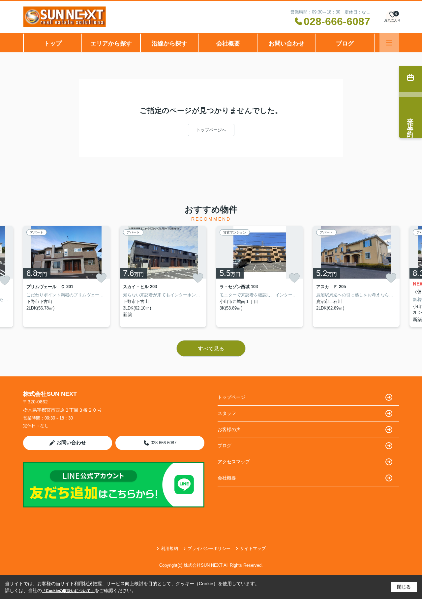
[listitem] (66, 276)
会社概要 (228, 43)
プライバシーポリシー (209, 548)
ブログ (345, 43)
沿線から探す (169, 43)
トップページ (231, 397)
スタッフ (227, 413)
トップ (53, 43)
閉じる (404, 586)
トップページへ (211, 129)
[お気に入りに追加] (101, 278)
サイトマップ (253, 548)
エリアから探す (111, 43)
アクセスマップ (234, 461)
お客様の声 (229, 429)
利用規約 (169, 548)
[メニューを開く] (389, 42)
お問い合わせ (286, 43)
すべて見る (211, 348)
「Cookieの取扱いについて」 (68, 590)
